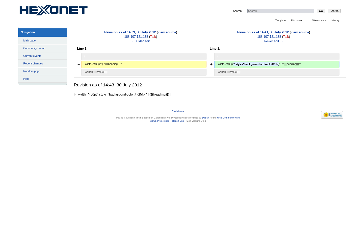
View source (319, 20)
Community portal (33, 48)
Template (280, 20)
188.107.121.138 (136, 37)
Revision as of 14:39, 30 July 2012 (130, 32)
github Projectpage (159, 121)
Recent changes (33, 63)
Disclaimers (178, 111)
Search (237, 10)
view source (167, 32)
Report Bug (178, 121)
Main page (29, 40)
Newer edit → (273, 41)
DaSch (205, 118)
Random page (31, 71)
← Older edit (141, 41)
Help (26, 78)
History (335, 20)
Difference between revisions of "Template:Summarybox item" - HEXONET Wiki (59, 11)
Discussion (297, 20)
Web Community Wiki (228, 118)
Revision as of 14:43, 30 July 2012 (263, 32)
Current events (32, 55)
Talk (153, 37)
